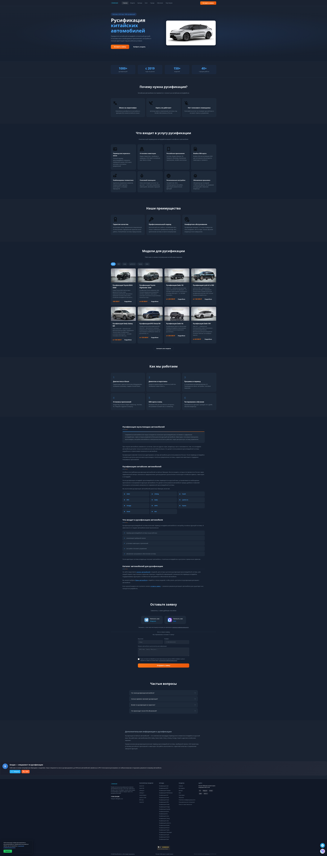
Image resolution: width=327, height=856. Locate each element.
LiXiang (156, 494)
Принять (7, 851)
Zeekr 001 (141, 786)
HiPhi (156, 505)
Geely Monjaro (142, 795)
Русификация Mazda (164, 825)
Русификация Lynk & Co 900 (203, 285)
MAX (27, 771)
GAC (155, 511)
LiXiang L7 (141, 793)
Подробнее (128, 301)
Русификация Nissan (164, 827)
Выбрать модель (139, 47)
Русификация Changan (164, 790)
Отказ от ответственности (185, 804)
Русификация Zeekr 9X (174, 285)
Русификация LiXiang (164, 818)
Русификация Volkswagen (165, 832)
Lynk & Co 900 (142, 797)
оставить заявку (156, 586)
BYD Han (141, 800)
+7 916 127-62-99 (115, 796)
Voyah (184, 494)
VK (200, 790)
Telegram (16, 771)
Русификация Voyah (164, 834)
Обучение (160, 3)
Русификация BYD (163, 788)
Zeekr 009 (141, 788)
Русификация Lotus (164, 821)
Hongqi (129, 505)
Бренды (140, 3)
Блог (146, 3)
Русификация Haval (164, 800)
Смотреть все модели (163, 348)
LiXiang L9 (141, 790)
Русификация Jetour (164, 811)
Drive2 (210, 790)
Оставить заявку (208, 3)
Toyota (140, 264)
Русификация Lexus (164, 816)
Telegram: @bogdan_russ (117, 798)
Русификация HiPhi (164, 802)
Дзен (200, 793)
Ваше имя (140, 639)
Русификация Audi (163, 786)
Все (113, 264)
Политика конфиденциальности (187, 800)
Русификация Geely (164, 797)
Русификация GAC (163, 795)
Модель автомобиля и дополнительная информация (152, 646)
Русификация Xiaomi (164, 837)
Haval (128, 511)
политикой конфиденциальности (168, 660)
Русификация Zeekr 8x (174, 324)
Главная (125, 3)
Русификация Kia (163, 814)
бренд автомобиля (141, 580)
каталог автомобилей (143, 572)
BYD (119, 264)
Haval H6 (141, 802)
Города (152, 3)
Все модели (182, 788)
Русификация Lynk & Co (165, 823)
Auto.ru (205, 793)
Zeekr (147, 264)
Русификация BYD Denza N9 (149, 324)
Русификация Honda (164, 804)
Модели (132, 3)
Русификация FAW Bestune (166, 793)
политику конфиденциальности (180, 627)
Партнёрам (169, 3)
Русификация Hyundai (164, 809)
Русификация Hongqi (164, 807)
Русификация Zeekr (164, 839)
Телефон (166, 639)
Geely (124, 264)
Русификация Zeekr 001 (202, 324)
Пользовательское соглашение (187, 802)
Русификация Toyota (164, 830)
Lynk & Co (132, 264)
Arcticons (207, 854)
